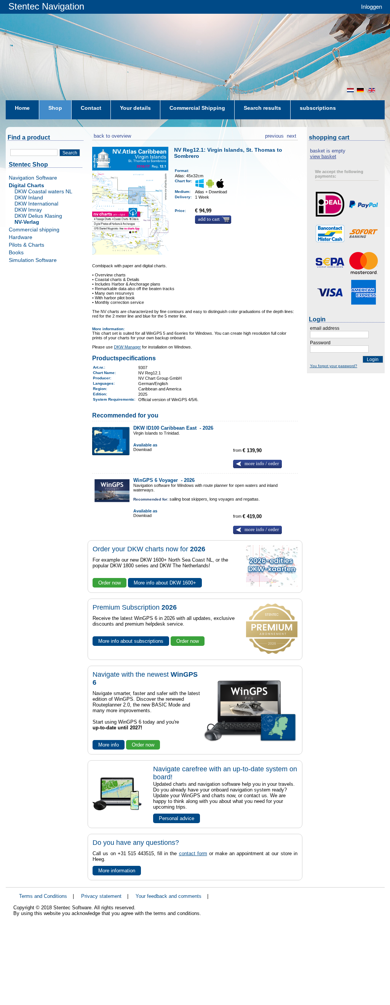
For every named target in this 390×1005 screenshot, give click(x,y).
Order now (109, 583)
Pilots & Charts (26, 245)
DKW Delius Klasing (38, 216)
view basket (323, 156)
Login (373, 359)
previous (274, 135)
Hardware (20, 237)
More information (116, 870)
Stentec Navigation (46, 6)
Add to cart (209, 219)
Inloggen (371, 6)
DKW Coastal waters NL (43, 191)
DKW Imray (28, 210)
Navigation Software (33, 178)
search (69, 153)
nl (350, 90)
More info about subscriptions (130, 641)
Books (16, 252)
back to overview (111, 135)
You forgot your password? (333, 366)
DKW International (36, 204)
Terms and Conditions (43, 896)
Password (320, 342)
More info (108, 745)
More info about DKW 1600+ (165, 583)
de (361, 90)
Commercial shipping (34, 229)
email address (324, 328)
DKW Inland (28, 197)
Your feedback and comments (168, 896)
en (372, 90)
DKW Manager (127, 347)
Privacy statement (101, 896)
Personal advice (176, 818)
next (291, 135)
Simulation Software (33, 260)
